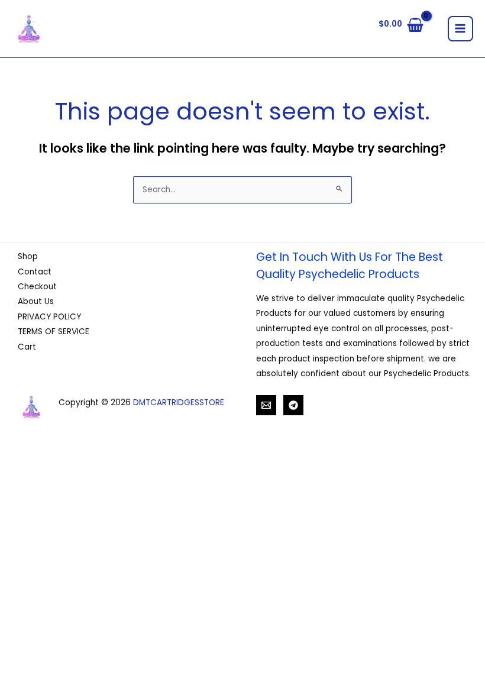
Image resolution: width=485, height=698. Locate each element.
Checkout (37, 286)
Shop (28, 256)
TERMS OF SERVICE (53, 331)
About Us (36, 301)
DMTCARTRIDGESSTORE (178, 402)
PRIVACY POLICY (49, 316)
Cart (27, 347)
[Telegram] (293, 405)
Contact (34, 271)
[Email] (266, 405)
